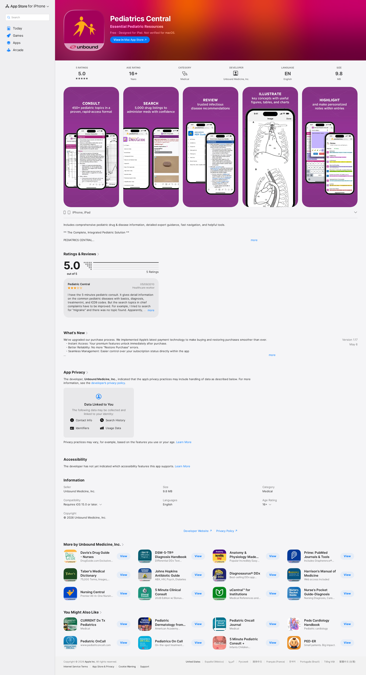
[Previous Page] (59, 147)
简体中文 (257, 662)
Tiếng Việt (329, 662)
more (254, 240)
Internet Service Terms (76, 666)
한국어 (292, 662)
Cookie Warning (127, 666)
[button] (27, 28)
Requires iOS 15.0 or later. (81, 504)
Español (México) (214, 662)
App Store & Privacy (103, 666)
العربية (231, 662)
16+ (264, 504)
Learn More (183, 442)
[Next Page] (362, 147)
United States (193, 662)
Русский (243, 662)
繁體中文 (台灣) (347, 662)
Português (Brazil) (310, 662)
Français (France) (275, 662)
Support (144, 666)
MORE (151, 310)
